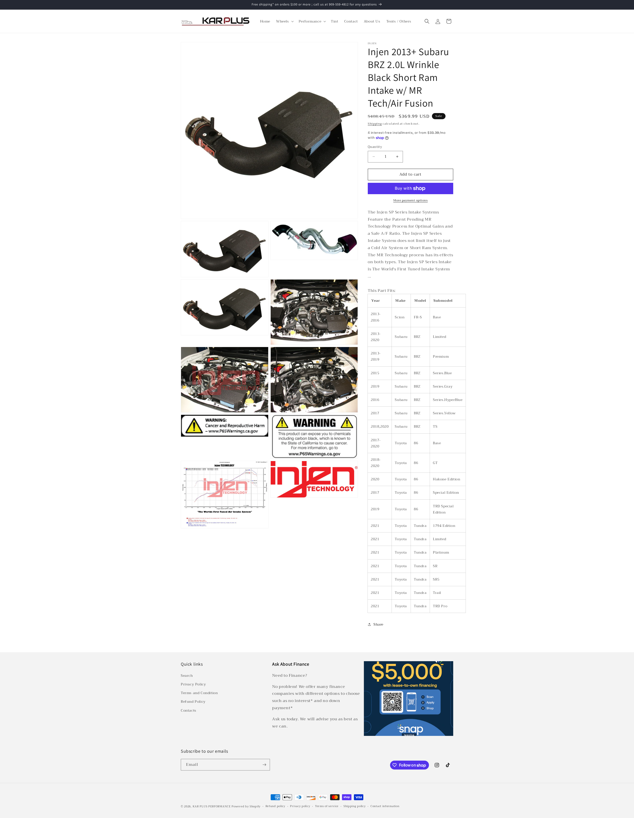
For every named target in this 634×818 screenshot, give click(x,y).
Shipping (375, 123)
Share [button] (378, 624)
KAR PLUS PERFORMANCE (212, 806)
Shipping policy (354, 806)
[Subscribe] (264, 765)
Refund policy (275, 806)
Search (187, 675)
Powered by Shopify (246, 806)
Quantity (375, 146)
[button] (284, 21)
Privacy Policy (193, 684)
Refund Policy (193, 701)
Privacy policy (300, 806)
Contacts (188, 710)
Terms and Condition (199, 693)
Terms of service (327, 806)
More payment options (410, 200)
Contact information (384, 806)
